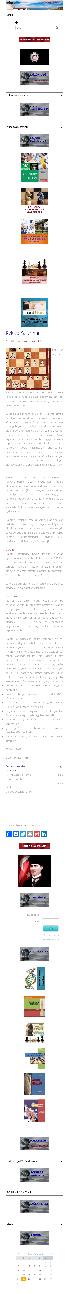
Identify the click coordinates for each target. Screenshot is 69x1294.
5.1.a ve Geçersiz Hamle (19, 791)
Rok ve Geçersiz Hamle (18, 774)
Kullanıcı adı (33, 914)
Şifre (36, 921)
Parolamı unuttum (51, 935)
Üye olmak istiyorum (50, 939)
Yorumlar (13, 825)
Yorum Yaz (31, 825)
